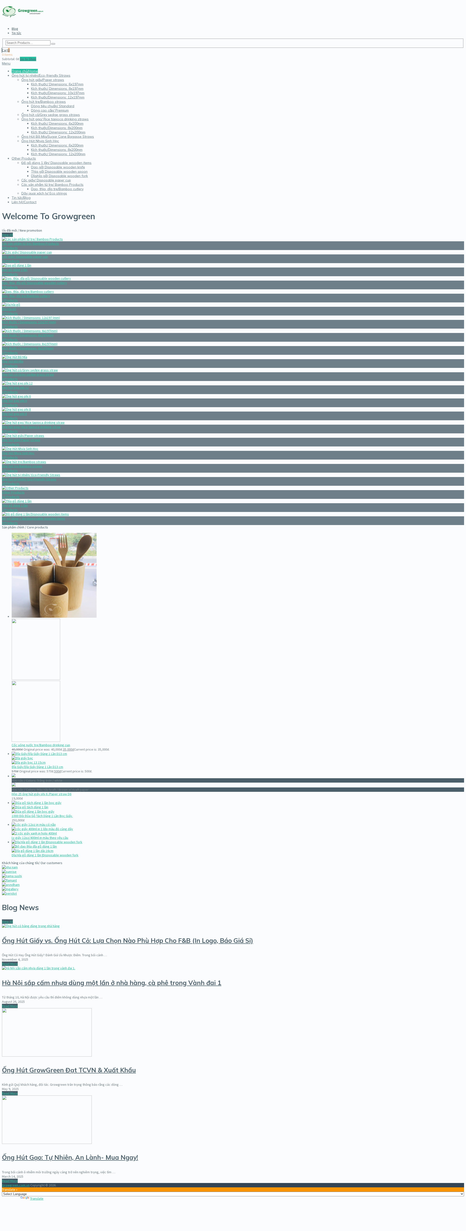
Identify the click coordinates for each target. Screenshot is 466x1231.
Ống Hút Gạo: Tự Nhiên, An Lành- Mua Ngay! (70, 1157)
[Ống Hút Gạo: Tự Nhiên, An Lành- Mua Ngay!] (47, 1143)
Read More (10, 964)
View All (7, 235)
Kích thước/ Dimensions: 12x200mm (58, 132)
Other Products (24, 158)
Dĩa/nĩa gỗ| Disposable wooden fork (59, 176)
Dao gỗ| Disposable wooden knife (58, 167)
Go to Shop (28, 59)
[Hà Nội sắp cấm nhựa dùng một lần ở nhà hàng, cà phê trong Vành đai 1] (38, 968)
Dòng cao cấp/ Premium (50, 110)
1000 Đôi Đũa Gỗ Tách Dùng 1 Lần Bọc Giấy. (42, 816)
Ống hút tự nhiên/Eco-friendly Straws (41, 75)
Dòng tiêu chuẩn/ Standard (52, 106)
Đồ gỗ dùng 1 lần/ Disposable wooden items (56, 163)
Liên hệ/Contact (24, 202)
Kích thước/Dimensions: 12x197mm (57, 97)
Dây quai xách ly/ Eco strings (44, 193)
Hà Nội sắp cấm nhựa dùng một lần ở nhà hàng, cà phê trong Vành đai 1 (111, 983)
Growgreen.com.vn (16, 1185)
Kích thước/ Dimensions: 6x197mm (57, 84)
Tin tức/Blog (21, 197)
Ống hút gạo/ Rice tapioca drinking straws (55, 119)
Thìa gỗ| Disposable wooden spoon (59, 171)
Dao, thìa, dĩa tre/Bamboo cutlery (57, 189)
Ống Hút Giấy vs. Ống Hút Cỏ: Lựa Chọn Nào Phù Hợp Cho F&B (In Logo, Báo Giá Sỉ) (127, 941)
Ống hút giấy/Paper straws (42, 80)
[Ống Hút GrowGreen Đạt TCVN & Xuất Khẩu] (47, 1055)
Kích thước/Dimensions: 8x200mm (57, 128)
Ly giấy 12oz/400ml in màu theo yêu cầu (40, 837)
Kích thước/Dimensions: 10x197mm (57, 93)
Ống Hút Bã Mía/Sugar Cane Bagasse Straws (57, 136)
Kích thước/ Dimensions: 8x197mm (57, 88)
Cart (6, 50)
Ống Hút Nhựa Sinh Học (40, 141)
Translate (36, 1198)
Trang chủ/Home (25, 71)
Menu (6, 63)
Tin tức (16, 33)
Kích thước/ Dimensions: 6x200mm (57, 123)
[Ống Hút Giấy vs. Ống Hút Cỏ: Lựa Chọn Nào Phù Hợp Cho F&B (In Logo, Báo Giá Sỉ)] (31, 926)
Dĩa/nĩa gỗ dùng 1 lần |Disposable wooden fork (45, 855)
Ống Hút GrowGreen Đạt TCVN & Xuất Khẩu (69, 1070)
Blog (15, 28)
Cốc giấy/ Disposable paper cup (46, 180)
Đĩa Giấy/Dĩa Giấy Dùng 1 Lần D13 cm (37, 767)
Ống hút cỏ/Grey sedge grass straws (50, 115)
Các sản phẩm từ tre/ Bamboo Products (52, 184)
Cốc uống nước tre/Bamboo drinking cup (41, 745)
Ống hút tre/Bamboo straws (43, 101)
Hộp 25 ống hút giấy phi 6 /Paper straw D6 (41, 794)
